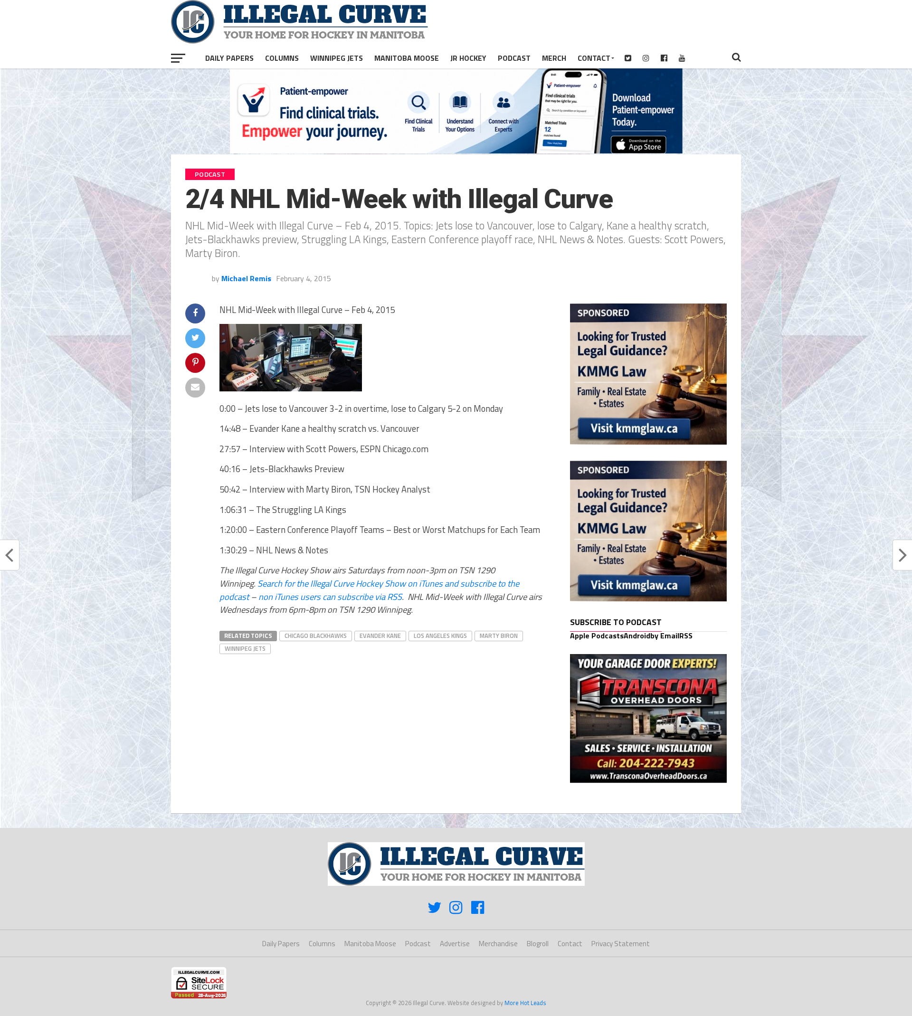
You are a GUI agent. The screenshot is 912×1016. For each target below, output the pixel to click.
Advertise (455, 943)
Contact (594, 58)
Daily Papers (229, 58)
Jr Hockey (468, 58)
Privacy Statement (620, 943)
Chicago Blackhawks (316, 635)
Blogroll (538, 943)
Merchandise (498, 943)
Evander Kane (380, 635)
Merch (554, 58)
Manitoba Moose (406, 58)
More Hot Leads (525, 1002)
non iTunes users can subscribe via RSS (330, 596)
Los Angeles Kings (440, 635)
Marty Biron (499, 635)
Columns (282, 58)
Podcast (514, 58)
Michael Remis (246, 278)
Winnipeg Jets (336, 58)
